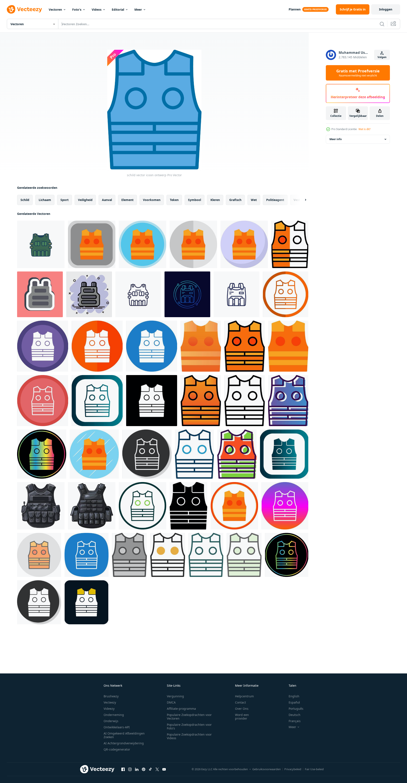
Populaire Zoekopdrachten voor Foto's (189, 726)
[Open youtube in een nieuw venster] (164, 769)
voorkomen (151, 200)
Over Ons (241, 709)
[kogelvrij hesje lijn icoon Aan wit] (138, 294)
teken (174, 200)
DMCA (171, 702)
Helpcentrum (244, 696)
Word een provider (242, 716)
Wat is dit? (364, 129)
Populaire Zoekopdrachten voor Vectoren (189, 716)
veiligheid (85, 200)
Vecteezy (110, 702)
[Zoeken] (382, 23)
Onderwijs (111, 721)
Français (295, 721)
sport (64, 200)
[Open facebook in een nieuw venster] (123, 769)
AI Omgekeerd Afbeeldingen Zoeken (124, 735)
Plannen (295, 9)
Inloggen (385, 9)
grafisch (235, 200)
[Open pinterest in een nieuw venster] (143, 769)
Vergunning (175, 696)
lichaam (45, 200)
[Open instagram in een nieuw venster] (130, 769)
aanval (107, 200)
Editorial (118, 9)
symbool (194, 200)
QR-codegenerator (117, 749)
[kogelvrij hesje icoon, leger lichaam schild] (41, 244)
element (127, 200)
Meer (138, 9)
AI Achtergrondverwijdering (124, 743)
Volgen (382, 57)
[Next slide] (302, 200)
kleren (215, 200)
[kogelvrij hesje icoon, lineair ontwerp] (187, 294)
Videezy (109, 709)
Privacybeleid (292, 769)
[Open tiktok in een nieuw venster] (150, 769)
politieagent (275, 200)
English (294, 696)
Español (294, 702)
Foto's (76, 9)
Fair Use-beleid (314, 769)
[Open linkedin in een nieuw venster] (136, 769)
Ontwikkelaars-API (117, 727)
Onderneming (114, 715)
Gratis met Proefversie (358, 72)
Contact (240, 702)
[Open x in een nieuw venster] (157, 769)
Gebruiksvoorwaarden (266, 769)
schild (25, 200)
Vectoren (55, 9)
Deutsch (294, 715)
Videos (96, 9)
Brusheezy (111, 696)
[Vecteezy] (24, 9)
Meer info (335, 139)
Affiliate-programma (181, 709)
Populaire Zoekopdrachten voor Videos (189, 736)
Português (296, 709)
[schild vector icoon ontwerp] (91, 244)
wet (254, 200)
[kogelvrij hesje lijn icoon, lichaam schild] (236, 294)
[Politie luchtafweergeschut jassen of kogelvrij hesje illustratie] (41, 505)
